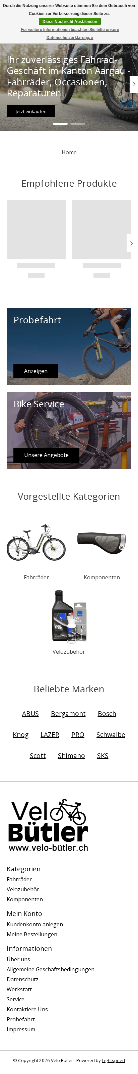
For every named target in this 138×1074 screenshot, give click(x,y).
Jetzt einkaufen (31, 111)
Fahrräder (36, 577)
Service (15, 999)
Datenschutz (23, 979)
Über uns (18, 959)
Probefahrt (21, 1019)
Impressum (21, 1029)
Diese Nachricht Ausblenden (70, 21)
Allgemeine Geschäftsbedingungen (50, 969)
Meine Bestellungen (32, 934)
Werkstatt (19, 989)
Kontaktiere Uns (27, 1009)
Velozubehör (69, 651)
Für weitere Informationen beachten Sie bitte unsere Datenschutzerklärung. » (70, 33)
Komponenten (102, 577)
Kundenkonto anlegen (35, 924)
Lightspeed (113, 1060)
